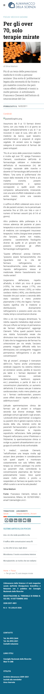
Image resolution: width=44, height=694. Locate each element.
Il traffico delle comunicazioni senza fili (18, 541)
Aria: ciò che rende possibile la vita (16, 535)
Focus (13, 571)
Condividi (7, 114)
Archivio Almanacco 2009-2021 (16, 677)
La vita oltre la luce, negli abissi (15, 548)
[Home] (22, 5)
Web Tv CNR (8, 662)
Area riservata (9, 682)
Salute (5, 514)
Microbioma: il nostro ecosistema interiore (19, 554)
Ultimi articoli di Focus (17, 528)
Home (5, 571)
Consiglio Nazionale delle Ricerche (17, 659)
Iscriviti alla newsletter (12, 680)
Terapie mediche (23, 514)
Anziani (34, 514)
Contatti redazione (10, 644)
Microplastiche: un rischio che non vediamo (19, 561)
